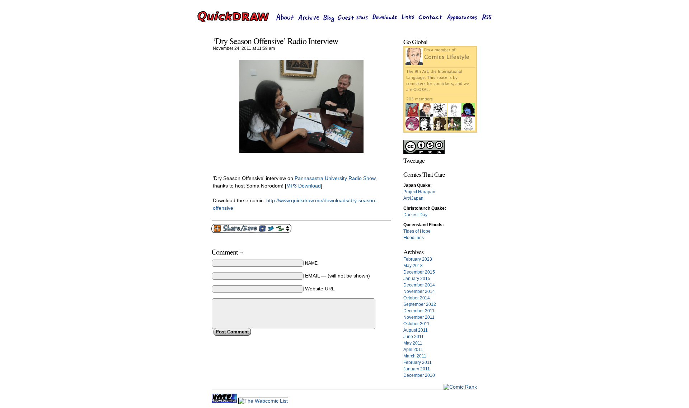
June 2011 (413, 336)
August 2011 (415, 330)
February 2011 (417, 362)
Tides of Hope (417, 231)
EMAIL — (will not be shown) (337, 276)
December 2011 (419, 310)
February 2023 (417, 259)
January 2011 (416, 368)
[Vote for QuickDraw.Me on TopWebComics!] (225, 401)
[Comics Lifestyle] (440, 131)
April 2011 (413, 349)
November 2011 (419, 317)
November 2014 (419, 291)
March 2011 (414, 356)
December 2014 (419, 285)
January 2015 (416, 278)
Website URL (320, 288)
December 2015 (419, 272)
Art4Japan (413, 198)
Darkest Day (415, 214)
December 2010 (419, 375)
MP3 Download (303, 186)
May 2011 (412, 343)
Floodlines (413, 237)
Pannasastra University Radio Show (335, 178)
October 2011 (416, 323)
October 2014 (416, 297)
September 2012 (419, 304)
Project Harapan (419, 191)
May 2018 (413, 265)
